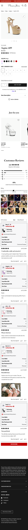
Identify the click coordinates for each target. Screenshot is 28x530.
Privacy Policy (14, 520)
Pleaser (3, 142)
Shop (6, 11)
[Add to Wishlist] (18, 120)
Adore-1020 (24, 144)
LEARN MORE (4, 491)
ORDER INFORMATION (6, 486)
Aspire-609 (9, 231)
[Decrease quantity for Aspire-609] (2, 85)
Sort (14, 220)
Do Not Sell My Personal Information (9, 522)
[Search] (23, 5)
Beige (2, 61)
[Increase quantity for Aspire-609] (6, 85)
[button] (8, 53)
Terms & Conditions (6, 520)
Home (2, 11)
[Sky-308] (10, 129)
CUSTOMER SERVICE (5, 481)
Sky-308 (3, 144)
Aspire (10, 11)
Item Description (5, 95)
